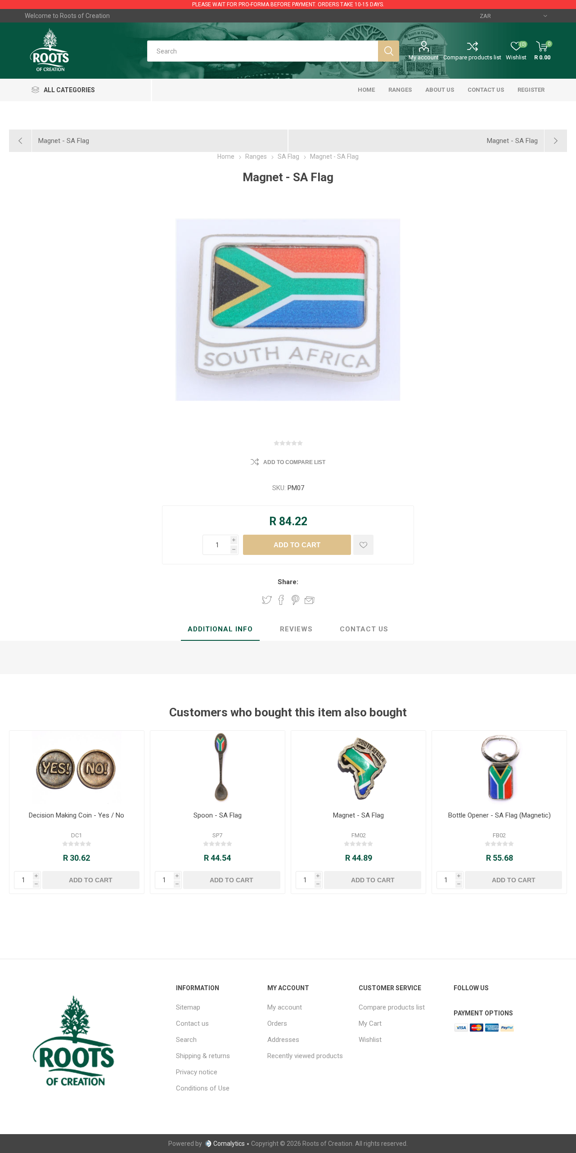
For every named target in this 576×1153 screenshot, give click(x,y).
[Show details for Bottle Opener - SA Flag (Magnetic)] (499, 767)
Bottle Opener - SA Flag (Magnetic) (499, 815)
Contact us (192, 1023)
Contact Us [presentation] (364, 629)
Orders (277, 1023)
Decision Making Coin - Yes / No (76, 815)
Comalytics (229, 1143)
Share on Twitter (267, 600)
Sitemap (188, 1007)
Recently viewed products (305, 1056)
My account (424, 57)
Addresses (283, 1040)
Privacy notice (196, 1072)
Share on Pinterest (295, 600)
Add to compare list (294, 462)
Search (186, 1040)
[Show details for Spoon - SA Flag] (217, 767)
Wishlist (370, 1040)
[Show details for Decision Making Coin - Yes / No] (76, 767)
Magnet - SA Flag (358, 815)
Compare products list (472, 57)
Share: (288, 582)
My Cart (370, 1023)
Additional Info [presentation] (220, 629)
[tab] (220, 629)
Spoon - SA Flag (218, 815)
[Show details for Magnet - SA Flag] (358, 767)
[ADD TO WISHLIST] (363, 545)
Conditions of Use (203, 1088)
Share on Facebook (281, 600)
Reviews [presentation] (296, 629)
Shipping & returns (203, 1056)
